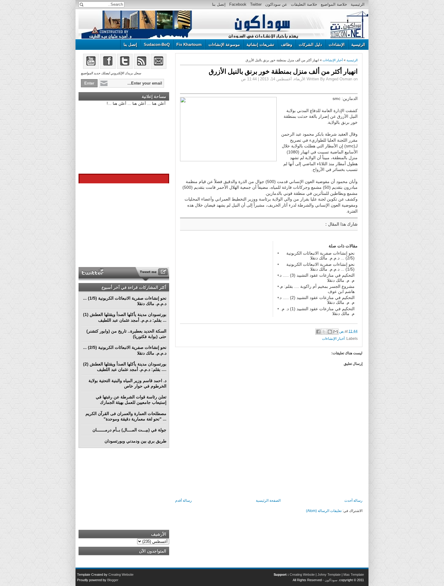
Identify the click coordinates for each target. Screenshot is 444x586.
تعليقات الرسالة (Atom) (324, 511)
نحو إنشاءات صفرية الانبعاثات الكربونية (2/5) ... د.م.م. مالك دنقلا (320, 255)
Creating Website (302, 574)
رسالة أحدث (353, 500)
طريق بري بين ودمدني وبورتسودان (135, 441)
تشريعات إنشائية (260, 44)
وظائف (286, 44)
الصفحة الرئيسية (268, 500)
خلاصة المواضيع (334, 4)
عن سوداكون (276, 4)
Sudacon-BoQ (157, 44)
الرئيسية (358, 4)
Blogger (112, 580)
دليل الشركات (310, 44)
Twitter (256, 4)
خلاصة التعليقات (304, 4)
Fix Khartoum (189, 44)
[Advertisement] (225, 279)
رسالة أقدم (183, 500)
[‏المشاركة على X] (324, 332)
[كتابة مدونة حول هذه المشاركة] (330, 332)
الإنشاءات (337, 44)
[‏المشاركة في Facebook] (318, 332)
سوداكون (331, 580)
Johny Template (329, 574)
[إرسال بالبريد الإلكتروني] (336, 332)
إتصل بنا (219, 4)
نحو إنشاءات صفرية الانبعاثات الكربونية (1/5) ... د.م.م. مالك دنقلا (320, 267)
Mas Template (353, 574)
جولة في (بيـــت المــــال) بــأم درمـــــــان (129, 429)
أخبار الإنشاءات (333, 60)
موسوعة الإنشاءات (224, 44)
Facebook (237, 4)
